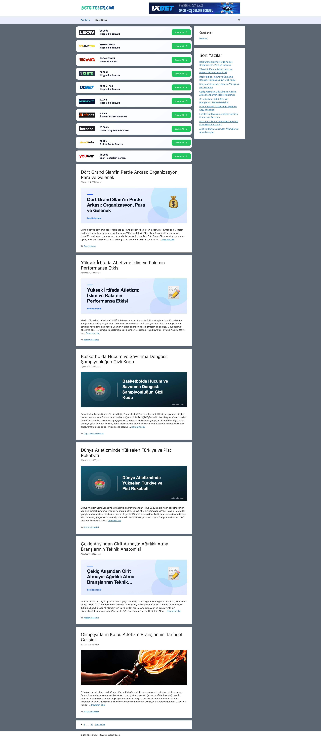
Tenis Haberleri (90, 246)
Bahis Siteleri (101, 20)
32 (92, 724)
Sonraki (100, 724)
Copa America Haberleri (94, 433)
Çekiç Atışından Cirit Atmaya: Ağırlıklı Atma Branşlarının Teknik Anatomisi (124, 546)
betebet (203, 38)
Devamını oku (167, 239)
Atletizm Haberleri (91, 340)
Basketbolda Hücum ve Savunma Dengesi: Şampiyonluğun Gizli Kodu (124, 359)
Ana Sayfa (85, 20)
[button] (239, 20)
